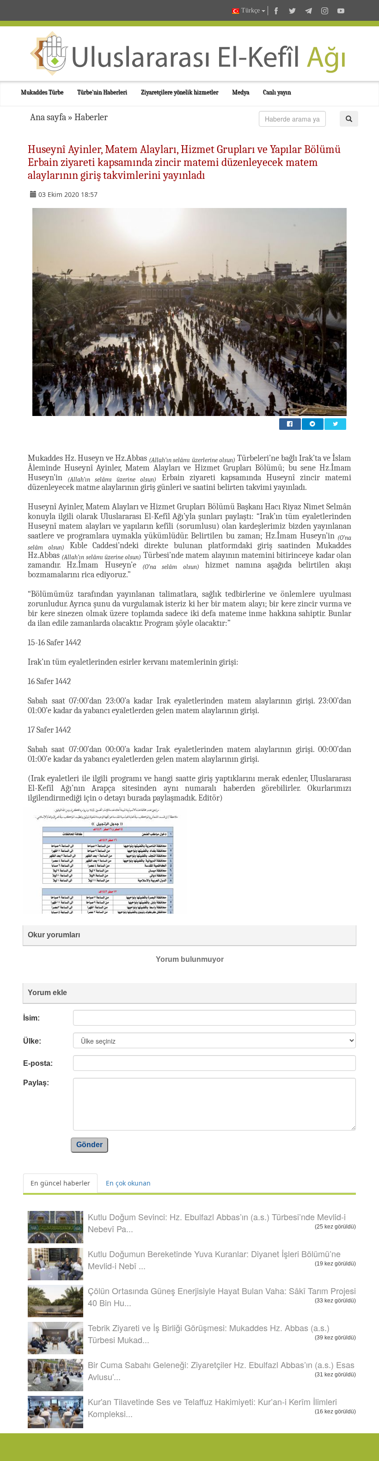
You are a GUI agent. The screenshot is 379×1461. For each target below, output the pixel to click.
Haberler (91, 117)
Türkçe (250, 10)
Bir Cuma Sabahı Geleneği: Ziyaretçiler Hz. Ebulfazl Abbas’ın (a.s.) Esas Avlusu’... (221, 1370)
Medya (240, 92)
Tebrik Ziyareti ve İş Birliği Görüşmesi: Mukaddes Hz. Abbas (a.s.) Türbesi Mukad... (209, 1333)
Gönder (89, 1145)
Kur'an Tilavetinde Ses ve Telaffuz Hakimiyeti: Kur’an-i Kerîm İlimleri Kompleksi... (212, 1407)
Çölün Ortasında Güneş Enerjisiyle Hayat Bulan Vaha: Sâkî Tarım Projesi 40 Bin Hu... (222, 1296)
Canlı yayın (277, 92)
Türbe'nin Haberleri (102, 92)
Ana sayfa (48, 117)
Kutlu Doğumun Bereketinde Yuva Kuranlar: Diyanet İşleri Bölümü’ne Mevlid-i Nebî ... (214, 1259)
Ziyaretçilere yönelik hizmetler (179, 92)
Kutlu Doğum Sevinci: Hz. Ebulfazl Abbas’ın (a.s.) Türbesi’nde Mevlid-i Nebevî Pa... (217, 1222)
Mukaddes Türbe (42, 92)
